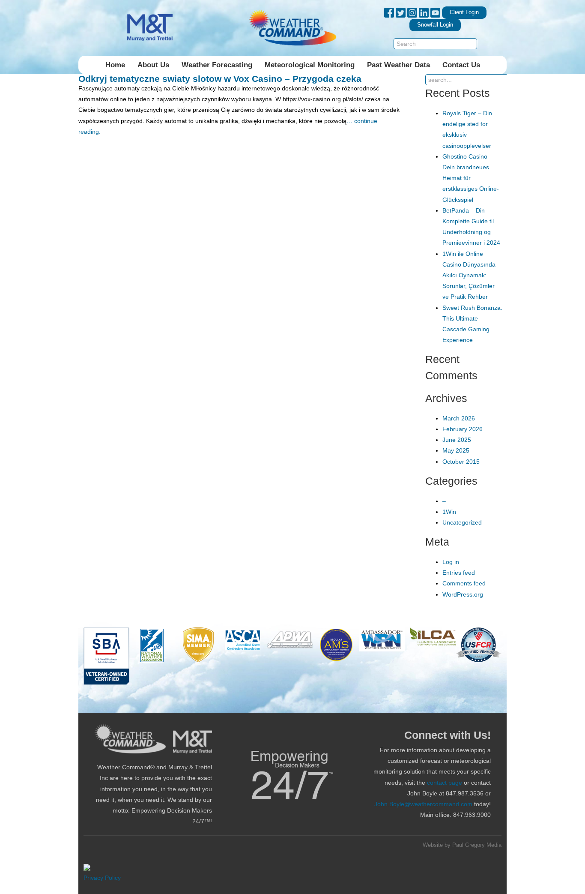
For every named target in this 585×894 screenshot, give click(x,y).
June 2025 (456, 439)
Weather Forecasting (217, 65)
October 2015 (461, 461)
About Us (153, 65)
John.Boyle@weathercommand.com (423, 804)
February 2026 (462, 429)
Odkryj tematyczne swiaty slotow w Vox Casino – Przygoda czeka (219, 79)
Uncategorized (462, 522)
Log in (450, 561)
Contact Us (461, 65)
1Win (449, 511)
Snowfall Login (435, 25)
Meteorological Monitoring (310, 65)
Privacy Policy (102, 877)
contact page (444, 782)
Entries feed (458, 572)
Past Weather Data (398, 65)
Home (115, 65)
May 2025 (455, 450)
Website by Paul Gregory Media (462, 845)
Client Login (464, 12)
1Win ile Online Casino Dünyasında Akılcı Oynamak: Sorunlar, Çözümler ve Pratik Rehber (468, 275)
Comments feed (464, 583)
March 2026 (458, 418)
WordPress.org (462, 594)
